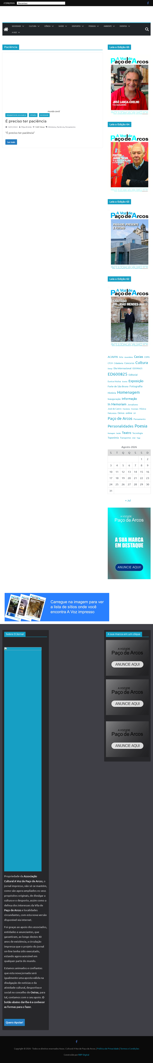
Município (134, 409)
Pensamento (70, 127)
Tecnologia (137, 433)
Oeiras (121, 412)
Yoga (138, 438)
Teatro (126, 432)
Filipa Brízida (26, 127)
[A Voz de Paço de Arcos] (6, 29)
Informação (129, 398)
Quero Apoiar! (14, 1022)
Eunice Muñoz (114, 381)
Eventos (123, 26)
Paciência (60, 127)
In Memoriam (117, 404)
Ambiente (108, 26)
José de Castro (114, 408)
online (129, 412)
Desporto (76, 26)
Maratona (126, 409)
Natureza (112, 413)
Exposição (135, 381)
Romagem (111, 433)
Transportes (125, 437)
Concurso (129, 362)
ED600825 (117, 374)
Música (142, 408)
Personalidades (120, 426)
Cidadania (118, 363)
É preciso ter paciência (25, 121)
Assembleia (128, 357)
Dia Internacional (122, 368)
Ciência (47, 26)
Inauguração (114, 398)
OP (134, 413)
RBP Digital (83, 1054)
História (112, 392)
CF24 (110, 363)
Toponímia (113, 437)
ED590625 (137, 368)
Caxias (138, 356)
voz (134, 437)
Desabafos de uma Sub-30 (16, 115)
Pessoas (92, 26)
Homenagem (128, 392)
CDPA (147, 357)
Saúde (61, 26)
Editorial (133, 374)
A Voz (14, 32)
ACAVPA (113, 356)
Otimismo (52, 127)
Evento (124, 381)
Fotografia (136, 386)
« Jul (128, 500)
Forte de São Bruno (118, 386)
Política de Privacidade (108, 1048)
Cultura (32, 26)
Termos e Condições (129, 1048)
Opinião (33, 115)
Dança (110, 368)
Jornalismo (133, 404)
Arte (121, 357)
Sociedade (16, 26)
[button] (22, 26)
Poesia (141, 425)
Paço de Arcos (120, 418)
